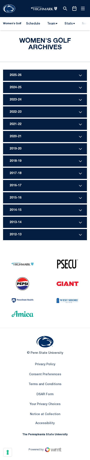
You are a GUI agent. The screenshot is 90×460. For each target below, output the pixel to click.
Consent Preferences (45, 374)
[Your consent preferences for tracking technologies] (7, 452)
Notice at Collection (45, 414)
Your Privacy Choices (45, 404)
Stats (68, 23)
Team (51, 23)
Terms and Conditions (45, 384)
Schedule (33, 23)
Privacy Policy (45, 364)
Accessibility (45, 423)
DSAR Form (45, 394)
